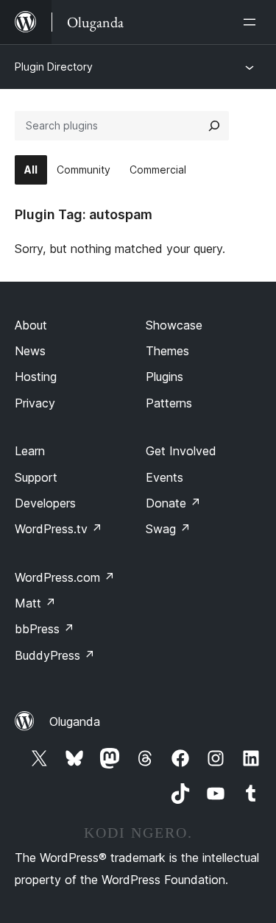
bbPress (44, 628)
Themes (167, 350)
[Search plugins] (214, 125)
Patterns (169, 403)
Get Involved (181, 450)
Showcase (174, 325)
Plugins (164, 376)
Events (164, 477)
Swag (168, 528)
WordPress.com (65, 577)
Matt (35, 603)
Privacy (35, 403)
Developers (45, 503)
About (31, 325)
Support (36, 477)
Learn (30, 450)
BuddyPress (55, 655)
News (30, 350)
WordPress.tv (58, 528)
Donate (173, 503)
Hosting (36, 376)
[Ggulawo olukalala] (252, 22)
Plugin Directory (54, 66)
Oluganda (74, 721)
